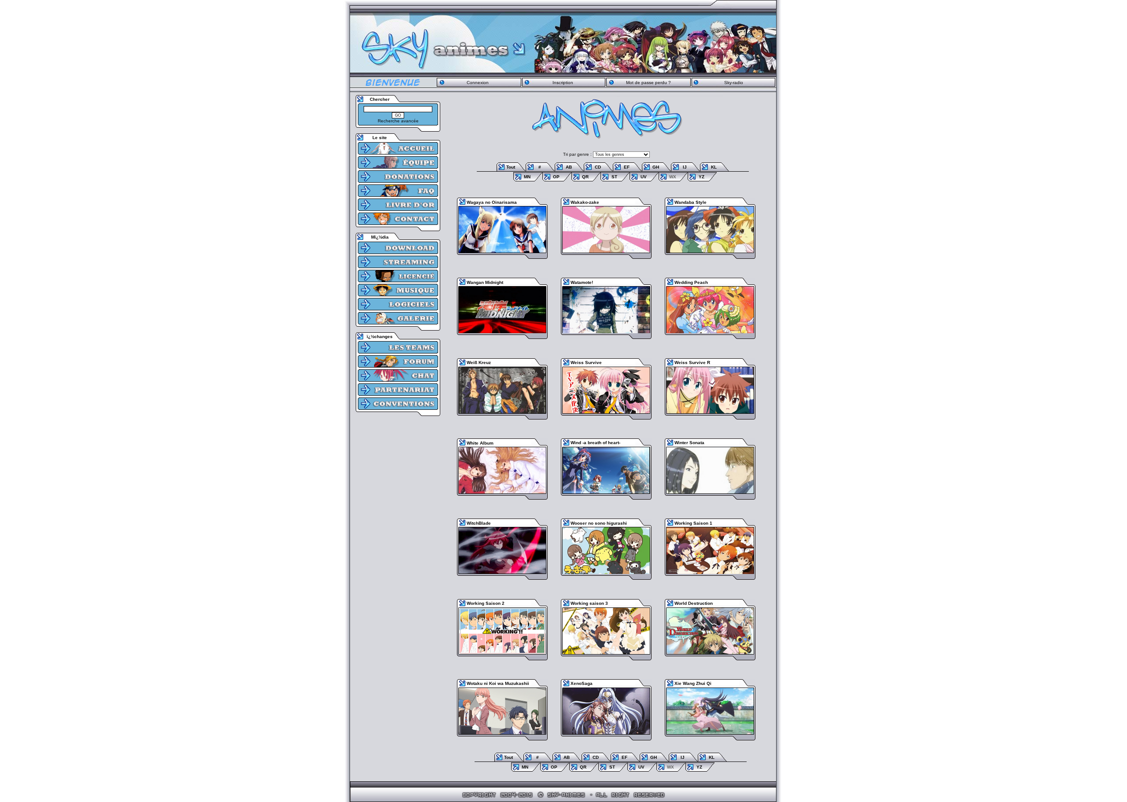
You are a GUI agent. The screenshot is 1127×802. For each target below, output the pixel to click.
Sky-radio (733, 82)
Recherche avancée (398, 120)
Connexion (478, 82)
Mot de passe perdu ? (648, 82)
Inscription (562, 82)
